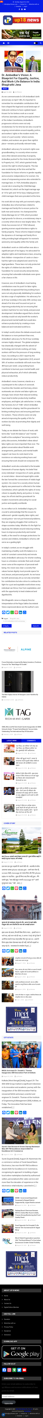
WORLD (5, 88)
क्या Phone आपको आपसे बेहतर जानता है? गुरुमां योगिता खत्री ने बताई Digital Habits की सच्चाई (21, 857)
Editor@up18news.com (11, 4)
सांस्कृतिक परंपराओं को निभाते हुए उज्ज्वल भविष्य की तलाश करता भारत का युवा (28, 959)
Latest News (12, 740)
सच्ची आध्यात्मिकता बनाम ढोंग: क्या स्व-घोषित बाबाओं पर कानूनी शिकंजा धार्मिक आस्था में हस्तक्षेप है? (27, 984)
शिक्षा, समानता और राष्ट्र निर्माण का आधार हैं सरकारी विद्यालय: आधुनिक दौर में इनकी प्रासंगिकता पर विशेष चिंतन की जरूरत (28, 972)
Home (6, 1296)
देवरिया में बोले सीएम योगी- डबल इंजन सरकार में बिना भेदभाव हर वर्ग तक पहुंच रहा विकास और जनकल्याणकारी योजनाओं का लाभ (27, 776)
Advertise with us (34, 4)
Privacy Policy (8, 1327)
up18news (18, 92)
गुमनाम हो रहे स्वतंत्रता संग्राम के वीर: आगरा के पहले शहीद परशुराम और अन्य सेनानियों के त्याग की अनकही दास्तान (19, 923)
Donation (18, 6)
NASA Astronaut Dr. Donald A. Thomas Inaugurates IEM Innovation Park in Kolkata (18, 1072)
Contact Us (23, 4)
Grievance (7, 1335)
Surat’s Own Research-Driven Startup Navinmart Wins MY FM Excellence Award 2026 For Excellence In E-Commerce (21, 1149)
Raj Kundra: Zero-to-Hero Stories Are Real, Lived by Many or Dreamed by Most (8, 626)
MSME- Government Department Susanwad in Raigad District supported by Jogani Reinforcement (27, 1200)
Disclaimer (7, 1331)
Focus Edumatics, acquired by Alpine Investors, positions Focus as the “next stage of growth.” (21, 663)
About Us (7, 1299)
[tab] (12, 741)
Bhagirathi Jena (14, 618)
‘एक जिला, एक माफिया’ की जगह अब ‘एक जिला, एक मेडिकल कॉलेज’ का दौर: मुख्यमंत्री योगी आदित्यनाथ (26, 748)
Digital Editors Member (11, 1307)
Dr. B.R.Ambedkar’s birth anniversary (14, 621)
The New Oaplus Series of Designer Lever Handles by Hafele (20, 696)
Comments (31, 740)
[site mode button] (36, 43)
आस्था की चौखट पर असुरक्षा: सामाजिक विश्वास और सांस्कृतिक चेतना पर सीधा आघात (28, 996)
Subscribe (8, 1403)
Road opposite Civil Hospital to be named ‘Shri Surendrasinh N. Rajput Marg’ (27, 1228)
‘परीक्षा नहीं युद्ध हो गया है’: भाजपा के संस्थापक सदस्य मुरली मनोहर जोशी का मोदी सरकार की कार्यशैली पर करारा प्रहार (27, 761)
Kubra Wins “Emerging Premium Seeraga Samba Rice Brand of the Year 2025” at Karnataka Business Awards (37, 626)
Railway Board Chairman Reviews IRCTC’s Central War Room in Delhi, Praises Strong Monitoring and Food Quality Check (27, 1214)
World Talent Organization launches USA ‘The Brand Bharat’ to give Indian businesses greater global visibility (28, 1240)
